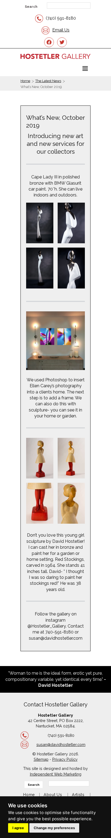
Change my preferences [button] (54, 828)
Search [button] (31, 7)
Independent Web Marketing (55, 774)
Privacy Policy (65, 759)
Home (25, 81)
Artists (78, 794)
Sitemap (41, 759)
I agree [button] (18, 828)
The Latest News (48, 81)
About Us (53, 794)
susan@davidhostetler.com (60, 744)
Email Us (61, 30)
